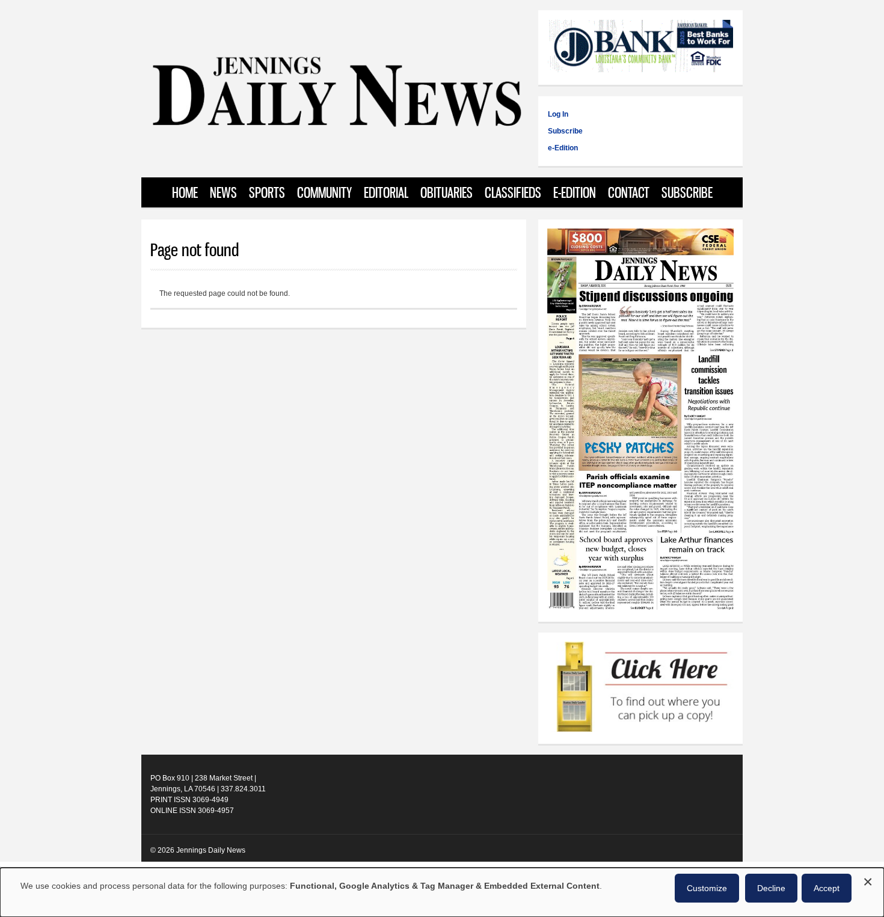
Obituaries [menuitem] (446, 192)
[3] (640, 47)
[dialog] (442, 892)
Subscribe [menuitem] (687, 192)
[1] (640, 688)
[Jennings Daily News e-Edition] (640, 607)
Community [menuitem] (324, 192)
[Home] (336, 126)
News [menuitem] (223, 192)
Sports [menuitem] (267, 192)
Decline (771, 888)
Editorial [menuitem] (386, 192)
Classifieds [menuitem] (513, 192)
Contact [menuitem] (628, 192)
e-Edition (563, 148)
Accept (826, 888)
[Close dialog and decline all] (868, 880)
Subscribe (565, 131)
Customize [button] (707, 888)
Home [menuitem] (185, 192)
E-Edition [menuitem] (574, 192)
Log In (558, 114)
